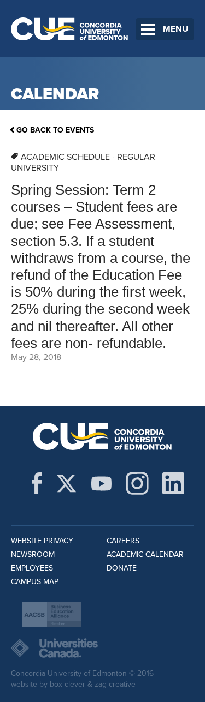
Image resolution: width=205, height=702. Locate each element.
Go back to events (55, 130)
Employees (32, 568)
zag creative (115, 684)
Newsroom (33, 554)
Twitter (66, 483)
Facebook (37, 483)
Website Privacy (42, 540)
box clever (67, 684)
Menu (176, 28)
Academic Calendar (145, 554)
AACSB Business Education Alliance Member (51, 614)
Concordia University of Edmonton (69, 29)
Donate (122, 568)
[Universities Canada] (102, 648)
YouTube (101, 483)
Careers (123, 540)
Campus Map (34, 581)
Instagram (137, 483)
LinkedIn (173, 483)
